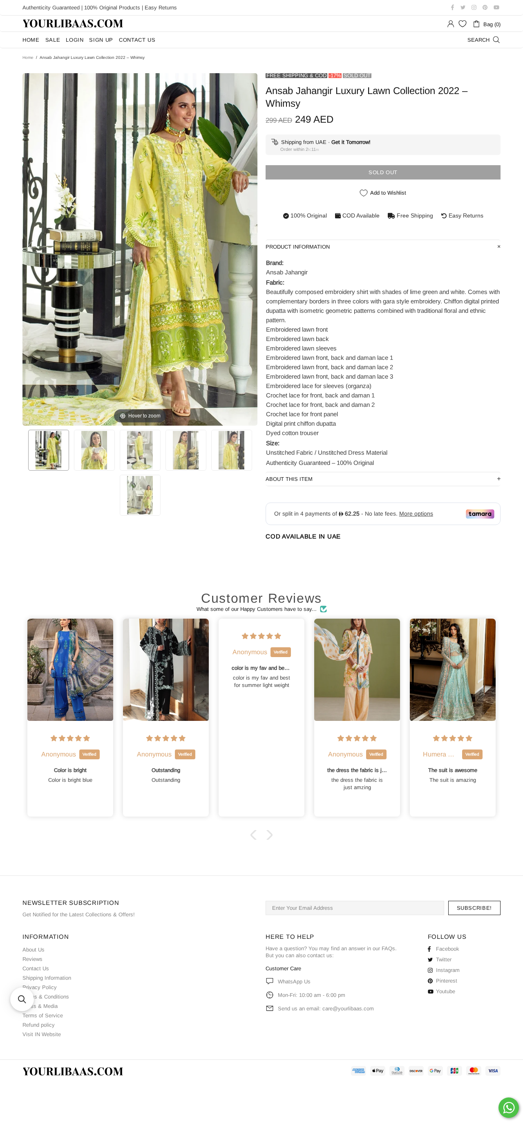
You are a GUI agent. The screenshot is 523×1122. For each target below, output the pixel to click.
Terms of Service (42, 1015)
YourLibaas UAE (73, 23)
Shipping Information (46, 978)
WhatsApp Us (294, 981)
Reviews (32, 959)
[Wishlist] (462, 23)
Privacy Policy (39, 987)
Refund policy (38, 1025)
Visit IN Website (41, 1034)
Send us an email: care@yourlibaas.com (326, 1008)
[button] (255, 835)
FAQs (388, 948)
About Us (33, 950)
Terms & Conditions (45, 997)
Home (28, 57)
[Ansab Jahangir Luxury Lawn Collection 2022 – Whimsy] (48, 450)
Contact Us (35, 968)
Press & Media (40, 1006)
